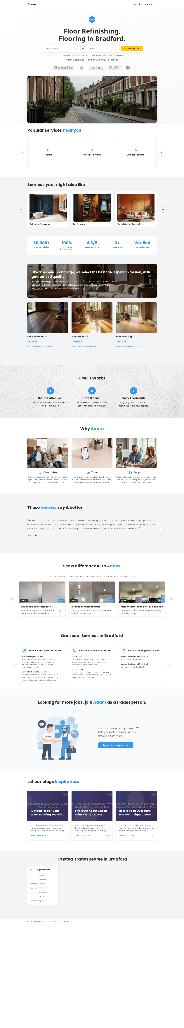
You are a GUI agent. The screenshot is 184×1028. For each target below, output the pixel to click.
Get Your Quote (131, 48)
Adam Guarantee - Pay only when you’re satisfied (92, 59)
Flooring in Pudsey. (37, 888)
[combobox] (145, 4)
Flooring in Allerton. (37, 875)
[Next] (172, 599)
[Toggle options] (116, 48)
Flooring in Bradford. (42, 870)
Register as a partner (116, 745)
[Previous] (12, 599)
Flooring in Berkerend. (38, 879)
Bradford (55, 921)
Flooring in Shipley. (37, 896)
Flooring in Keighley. (38, 884)
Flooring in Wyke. (36, 901)
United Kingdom (40, 921)
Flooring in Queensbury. (39, 892)
